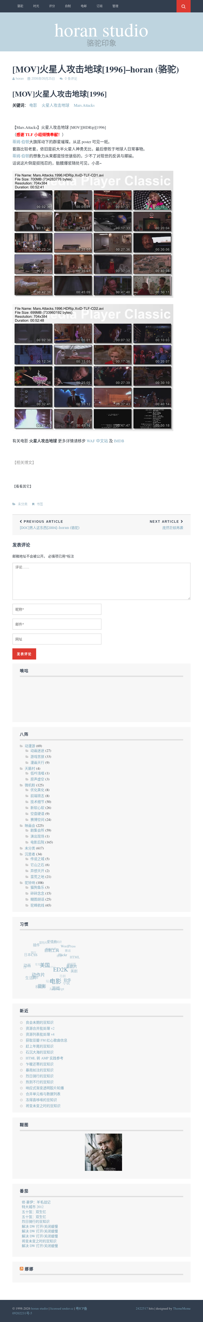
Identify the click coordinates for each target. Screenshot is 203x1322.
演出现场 (37, 836)
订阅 (99, 6)
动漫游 (30, 745)
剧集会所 (37, 830)
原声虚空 (37, 779)
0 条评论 (71, 78)
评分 (52, 6)
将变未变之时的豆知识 (43, 1105)
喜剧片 (72, 972)
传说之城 (37, 858)
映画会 (30, 825)
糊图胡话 (37, 899)
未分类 (22, 504)
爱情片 (56, 943)
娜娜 (32, 972)
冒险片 (46, 940)
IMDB (119, 440)
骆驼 (20, 6)
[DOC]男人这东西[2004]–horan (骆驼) (49, 525)
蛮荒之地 (37, 876)
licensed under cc (62, 1308)
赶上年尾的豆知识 (39, 1046)
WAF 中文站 (97, 440)
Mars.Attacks (84, 105)
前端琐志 (37, 795)
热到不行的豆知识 (39, 1081)
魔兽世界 (52, 945)
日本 (29, 951)
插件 (40, 944)
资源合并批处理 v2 (40, 1028)
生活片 (29, 975)
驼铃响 (30, 882)
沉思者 (30, 854)
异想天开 (37, 870)
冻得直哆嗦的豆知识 (41, 1099)
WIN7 (49, 962)
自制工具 (55, 954)
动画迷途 (37, 750)
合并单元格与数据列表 (43, 1093)
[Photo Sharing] (92, 296)
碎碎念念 (37, 893)
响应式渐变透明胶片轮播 (45, 1087)
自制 (68, 6)
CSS (37, 955)
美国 (47, 968)
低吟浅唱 (37, 773)
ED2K (61, 975)
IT (24, 962)
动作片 (38, 976)
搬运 (69, 952)
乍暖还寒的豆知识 (39, 1064)
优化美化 (37, 789)
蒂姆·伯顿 (20, 141)
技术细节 (37, 801)
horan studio (101, 29)
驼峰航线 (37, 905)
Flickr (65, 960)
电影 (33, 105)
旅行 (34, 948)
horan (20, 78)
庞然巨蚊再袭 (166, 525)
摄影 (39, 986)
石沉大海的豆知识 (39, 1052)
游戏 (53, 990)
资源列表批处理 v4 (40, 1034)
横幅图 (70, 964)
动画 (28, 964)
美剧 (72, 974)
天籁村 (30, 768)
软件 (65, 984)
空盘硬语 (37, 813)
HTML (76, 961)
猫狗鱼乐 (37, 887)
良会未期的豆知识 (39, 1022)
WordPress (71, 950)
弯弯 (36, 958)
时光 (36, 6)
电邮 (84, 6)
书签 (40, 504)
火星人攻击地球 (55, 105)
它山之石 (37, 864)
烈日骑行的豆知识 (39, 1076)
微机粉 (30, 785)
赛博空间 (37, 819)
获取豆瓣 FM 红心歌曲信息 (46, 1040)
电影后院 (37, 842)
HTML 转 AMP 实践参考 (44, 1058)
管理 (115, 6)
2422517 (142, 1308)
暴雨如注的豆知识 (39, 1070)
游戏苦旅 (37, 756)
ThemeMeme (182, 1308)
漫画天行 (37, 762)
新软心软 (37, 807)
